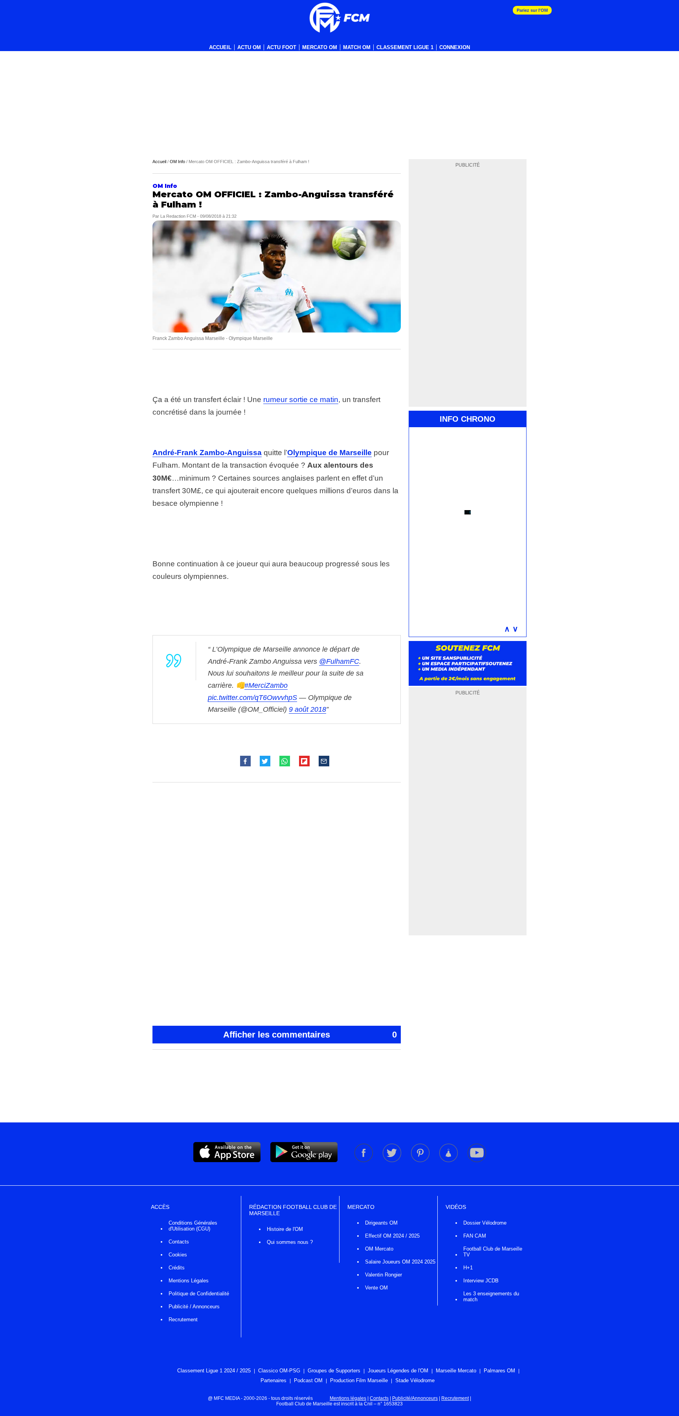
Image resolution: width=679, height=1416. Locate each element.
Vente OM (376, 1288)
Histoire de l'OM (285, 1229)
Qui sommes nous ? (290, 1242)
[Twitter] (392, 1160)
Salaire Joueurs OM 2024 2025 (400, 1262)
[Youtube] (477, 1160)
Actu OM (249, 47)
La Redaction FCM (178, 216)
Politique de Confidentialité (199, 1294)
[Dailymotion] (449, 1160)
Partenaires (273, 1380)
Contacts (179, 1242)
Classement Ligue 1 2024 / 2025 (214, 1371)
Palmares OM (499, 1371)
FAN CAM (474, 1236)
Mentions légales (348, 1398)
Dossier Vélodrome (484, 1223)
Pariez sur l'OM (532, 10)
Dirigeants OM (381, 1223)
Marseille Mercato (456, 1371)
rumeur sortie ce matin (300, 399)
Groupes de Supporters (334, 1371)
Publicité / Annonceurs (194, 1306)
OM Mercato (379, 1249)
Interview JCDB (481, 1281)
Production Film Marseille (359, 1380)
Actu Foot (281, 47)
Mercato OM (319, 47)
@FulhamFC (339, 661)
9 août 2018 (307, 709)
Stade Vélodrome (415, 1380)
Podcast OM (308, 1380)
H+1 (468, 1268)
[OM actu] (339, 17)
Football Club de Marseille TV (492, 1252)
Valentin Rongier (383, 1275)
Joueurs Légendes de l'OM (398, 1371)
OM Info (177, 161)
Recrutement (183, 1319)
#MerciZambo (266, 685)
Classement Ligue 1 (404, 47)
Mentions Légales (189, 1281)
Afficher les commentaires (310, 1035)
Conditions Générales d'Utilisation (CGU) (193, 1226)
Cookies (178, 1255)
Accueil (220, 47)
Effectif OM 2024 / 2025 (392, 1236)
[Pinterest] (421, 1160)
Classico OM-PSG (279, 1371)
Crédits (177, 1268)
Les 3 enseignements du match (491, 1296)
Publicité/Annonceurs (415, 1398)
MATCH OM (357, 47)
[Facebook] (364, 1160)
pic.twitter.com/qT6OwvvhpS (252, 698)
